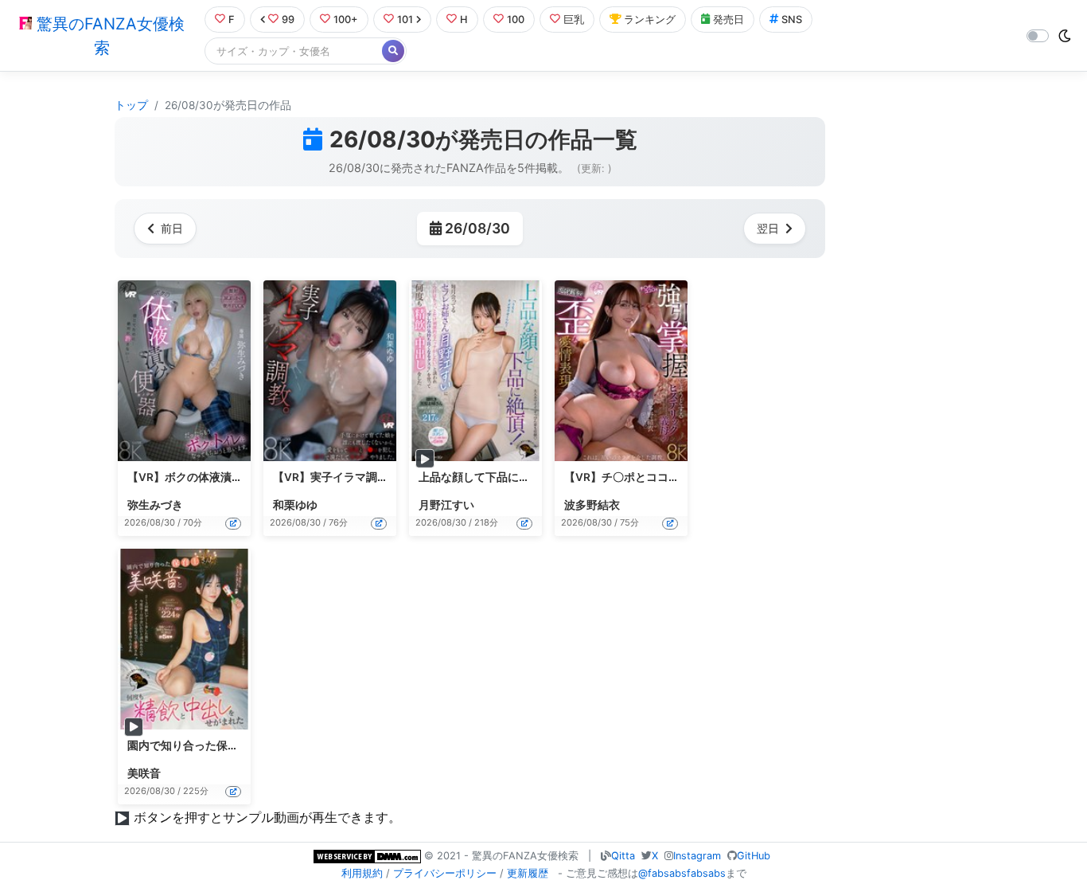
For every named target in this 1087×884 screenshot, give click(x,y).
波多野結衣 (592, 505)
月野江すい (446, 505)
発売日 (728, 19)
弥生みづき (155, 505)
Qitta (623, 856)
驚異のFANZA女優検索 (108, 35)
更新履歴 (527, 873)
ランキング (650, 19)
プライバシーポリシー (445, 873)
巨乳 (573, 19)
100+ (345, 19)
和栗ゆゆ (295, 505)
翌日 (768, 228)
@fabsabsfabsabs (682, 873)
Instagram (697, 856)
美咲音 (144, 773)
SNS (791, 19)
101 (405, 19)
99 (288, 19)
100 (515, 19)
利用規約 (362, 873)
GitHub (753, 856)
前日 (172, 228)
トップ (131, 105)
